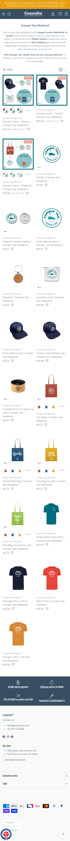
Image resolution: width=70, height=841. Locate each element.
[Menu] (3, 14)
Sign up (12, 3)
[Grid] (61, 70)
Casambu (13, 830)
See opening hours (15, 759)
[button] (28, 129)
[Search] (10, 14)
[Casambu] (33, 14)
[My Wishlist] (59, 14)
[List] (65, 70)
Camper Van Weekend (19, 32)
